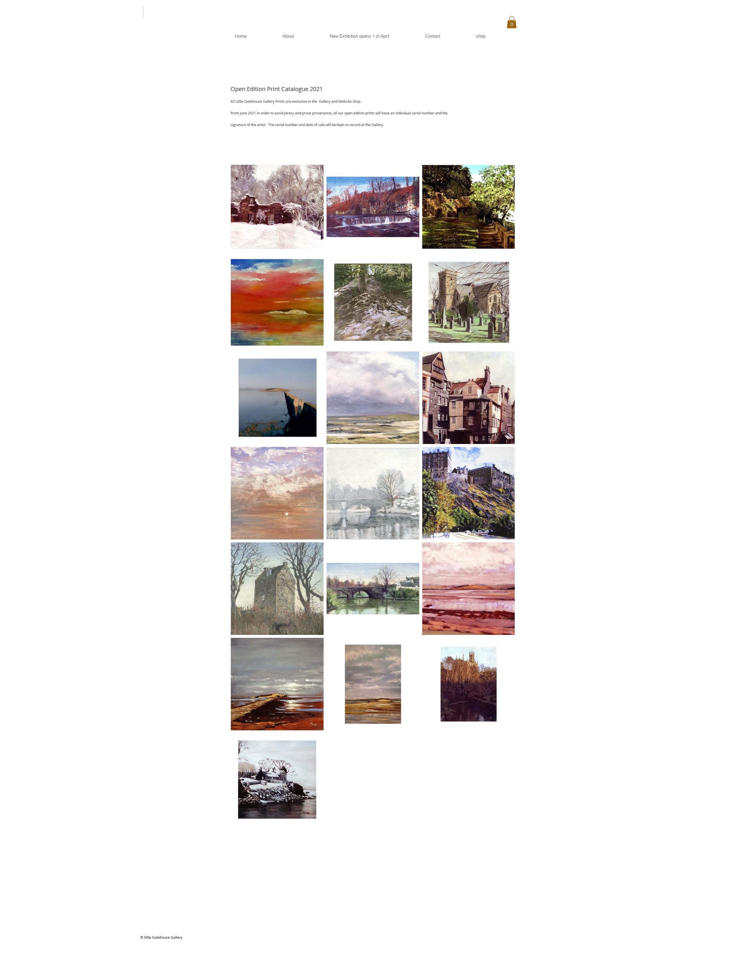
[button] (512, 22)
